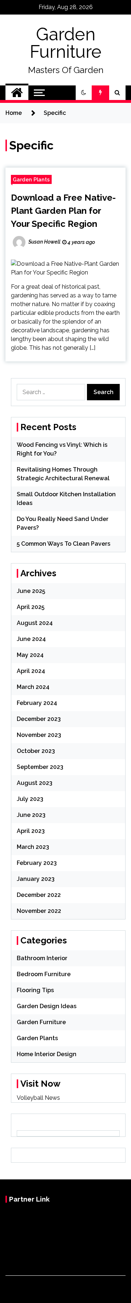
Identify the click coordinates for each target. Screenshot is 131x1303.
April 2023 (31, 830)
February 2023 (37, 862)
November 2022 (39, 910)
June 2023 (31, 814)
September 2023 (40, 766)
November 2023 (39, 734)
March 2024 (33, 686)
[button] (84, 92)
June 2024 (31, 639)
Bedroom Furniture (44, 974)
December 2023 (39, 718)
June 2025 (31, 591)
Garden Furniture (66, 43)
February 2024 (37, 702)
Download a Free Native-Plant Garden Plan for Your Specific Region (63, 210)
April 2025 (30, 607)
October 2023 (36, 750)
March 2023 (33, 846)
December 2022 (39, 894)
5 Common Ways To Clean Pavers (63, 543)
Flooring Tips (35, 990)
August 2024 (35, 623)
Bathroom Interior (42, 958)
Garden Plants (31, 179)
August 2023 (34, 782)
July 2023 (30, 798)
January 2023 (36, 878)
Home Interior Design (46, 1054)
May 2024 (30, 655)
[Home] (16, 92)
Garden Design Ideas (46, 1006)
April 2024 (31, 670)
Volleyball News (38, 1097)
